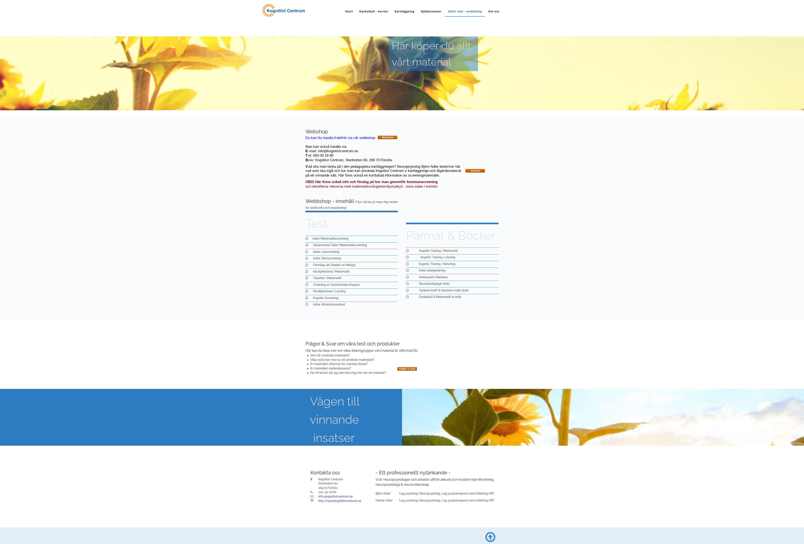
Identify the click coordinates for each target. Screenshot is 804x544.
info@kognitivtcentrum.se (335, 496)
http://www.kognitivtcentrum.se (339, 500)
